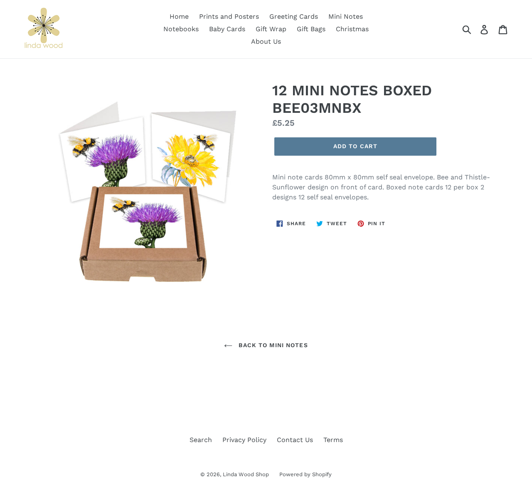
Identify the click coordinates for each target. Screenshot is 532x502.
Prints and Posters (229, 16)
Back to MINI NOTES (272, 345)
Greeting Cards (293, 16)
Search (201, 440)
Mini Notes (345, 16)
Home (179, 16)
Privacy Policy (244, 440)
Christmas (352, 29)
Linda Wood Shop (246, 474)
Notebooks (181, 29)
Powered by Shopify (305, 474)
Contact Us (295, 440)
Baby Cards (227, 29)
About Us (266, 41)
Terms (333, 440)
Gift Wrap (271, 29)
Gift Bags (311, 29)
